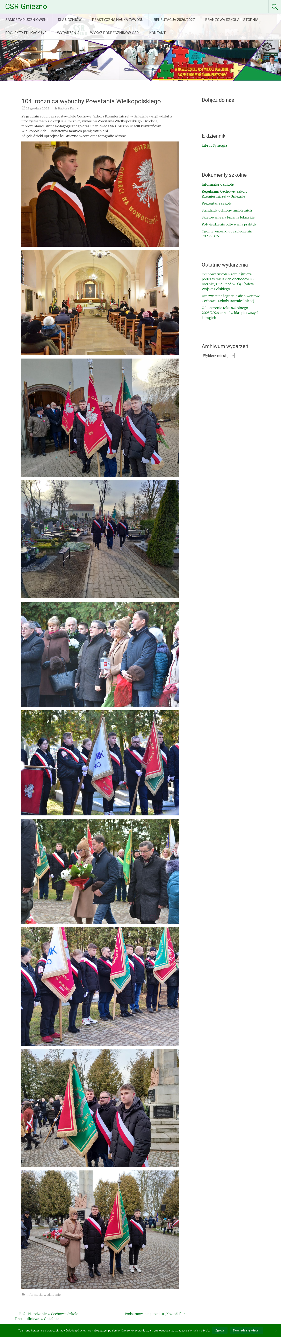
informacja (35, 1295)
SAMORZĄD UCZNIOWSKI (26, 19)
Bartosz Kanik (68, 108)
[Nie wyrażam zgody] (276, 1330)
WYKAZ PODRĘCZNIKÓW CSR (114, 33)
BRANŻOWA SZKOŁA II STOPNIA (231, 19)
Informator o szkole (218, 184)
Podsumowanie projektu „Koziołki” (155, 1314)
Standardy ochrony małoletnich (227, 210)
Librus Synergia (214, 145)
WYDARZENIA (68, 33)
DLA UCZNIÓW (70, 19)
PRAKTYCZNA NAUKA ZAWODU (117, 19)
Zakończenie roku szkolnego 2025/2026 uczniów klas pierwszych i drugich (231, 313)
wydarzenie (52, 1295)
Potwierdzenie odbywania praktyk (229, 224)
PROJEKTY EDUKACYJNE (25, 33)
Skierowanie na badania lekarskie (228, 217)
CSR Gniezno (26, 6)
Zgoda (219, 1330)
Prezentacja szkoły (217, 203)
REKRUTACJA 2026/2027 (174, 19)
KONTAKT (157, 33)
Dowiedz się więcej (246, 1330)
